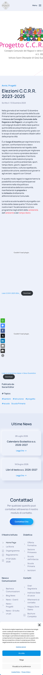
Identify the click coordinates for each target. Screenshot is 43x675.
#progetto (30, 399)
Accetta (21, 653)
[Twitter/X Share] (3, 336)
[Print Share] (3, 351)
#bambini (6, 399)
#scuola (6, 403)
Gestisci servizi (21, 647)
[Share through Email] (3, 346)
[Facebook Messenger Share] (3, 325)
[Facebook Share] (3, 330)
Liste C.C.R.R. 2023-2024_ (11, 293)
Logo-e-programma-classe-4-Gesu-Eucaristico (19, 373)
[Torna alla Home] (6, 5)
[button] (39, 625)
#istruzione (18, 399)
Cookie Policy (15, 672)
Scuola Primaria (18, 403)
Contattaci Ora (21, 521)
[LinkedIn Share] (3, 341)
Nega (21, 660)
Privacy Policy (26, 672)
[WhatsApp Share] (3, 320)
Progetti (12, 85)
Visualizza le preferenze (21, 666)
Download (27, 293)
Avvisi (4, 85)
